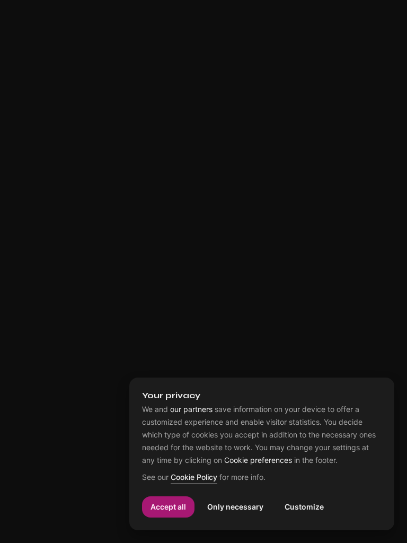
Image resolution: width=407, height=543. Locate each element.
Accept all (168, 506)
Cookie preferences (258, 460)
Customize (304, 506)
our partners (191, 409)
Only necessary (235, 506)
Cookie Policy (194, 477)
